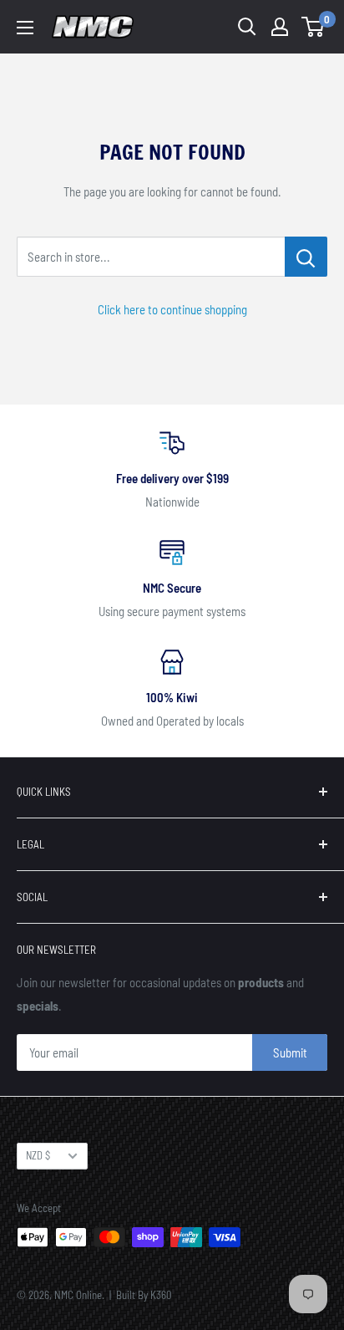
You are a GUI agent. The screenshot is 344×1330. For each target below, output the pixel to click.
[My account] (279, 27)
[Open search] (247, 27)
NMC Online (78, 1295)
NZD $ (38, 1155)
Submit (290, 1052)
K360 (161, 1295)
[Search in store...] (306, 257)
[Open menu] (25, 27)
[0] (313, 27)
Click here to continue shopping (172, 309)
